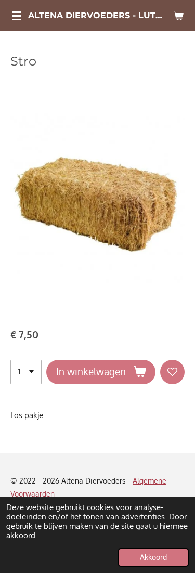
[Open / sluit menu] (16, 15)
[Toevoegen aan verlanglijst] (172, 372)
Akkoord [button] (153, 557)
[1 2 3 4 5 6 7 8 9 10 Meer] (26, 372)
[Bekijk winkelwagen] (178, 15)
